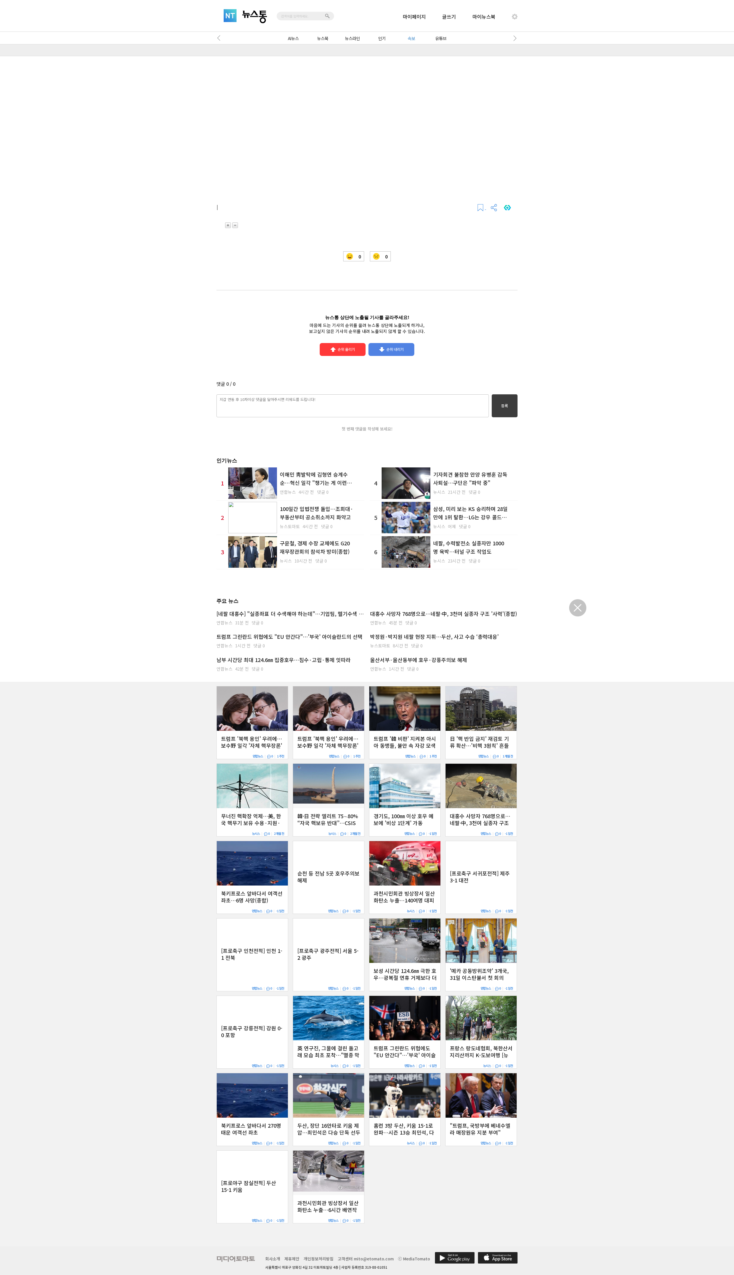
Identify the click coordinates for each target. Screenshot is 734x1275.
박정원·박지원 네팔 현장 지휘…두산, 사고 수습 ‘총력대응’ (434, 636)
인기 (382, 38)
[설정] (515, 16)
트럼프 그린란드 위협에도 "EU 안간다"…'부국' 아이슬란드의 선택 (289, 636)
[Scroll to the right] (514, 38)
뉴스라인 (352, 38)
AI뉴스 (293, 38)
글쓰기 (449, 16)
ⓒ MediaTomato (414, 1259)
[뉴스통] (254, 17)
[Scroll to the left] (220, 38)
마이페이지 (414, 16)
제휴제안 (291, 1259)
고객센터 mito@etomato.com (366, 1259)
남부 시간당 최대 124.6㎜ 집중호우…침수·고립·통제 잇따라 (283, 659)
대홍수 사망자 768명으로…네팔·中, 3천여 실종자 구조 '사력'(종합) (443, 613)
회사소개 (272, 1259)
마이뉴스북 (484, 16)
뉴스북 (322, 38)
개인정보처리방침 (318, 1259)
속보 (411, 38)
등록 (504, 405)
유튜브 (440, 38)
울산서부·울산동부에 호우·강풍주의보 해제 (418, 659)
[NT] (230, 15)
